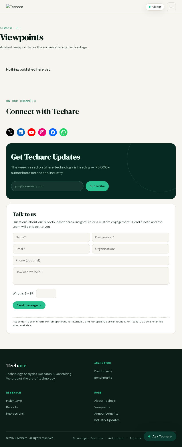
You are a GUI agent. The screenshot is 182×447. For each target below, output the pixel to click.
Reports (12, 407)
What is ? (23, 293)
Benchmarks (103, 378)
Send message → (29, 305)
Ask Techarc (162, 436)
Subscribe (97, 186)
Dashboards (103, 371)
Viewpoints (102, 407)
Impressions (15, 413)
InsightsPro (14, 401)
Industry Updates (107, 420)
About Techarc (105, 401)
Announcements (106, 413)
